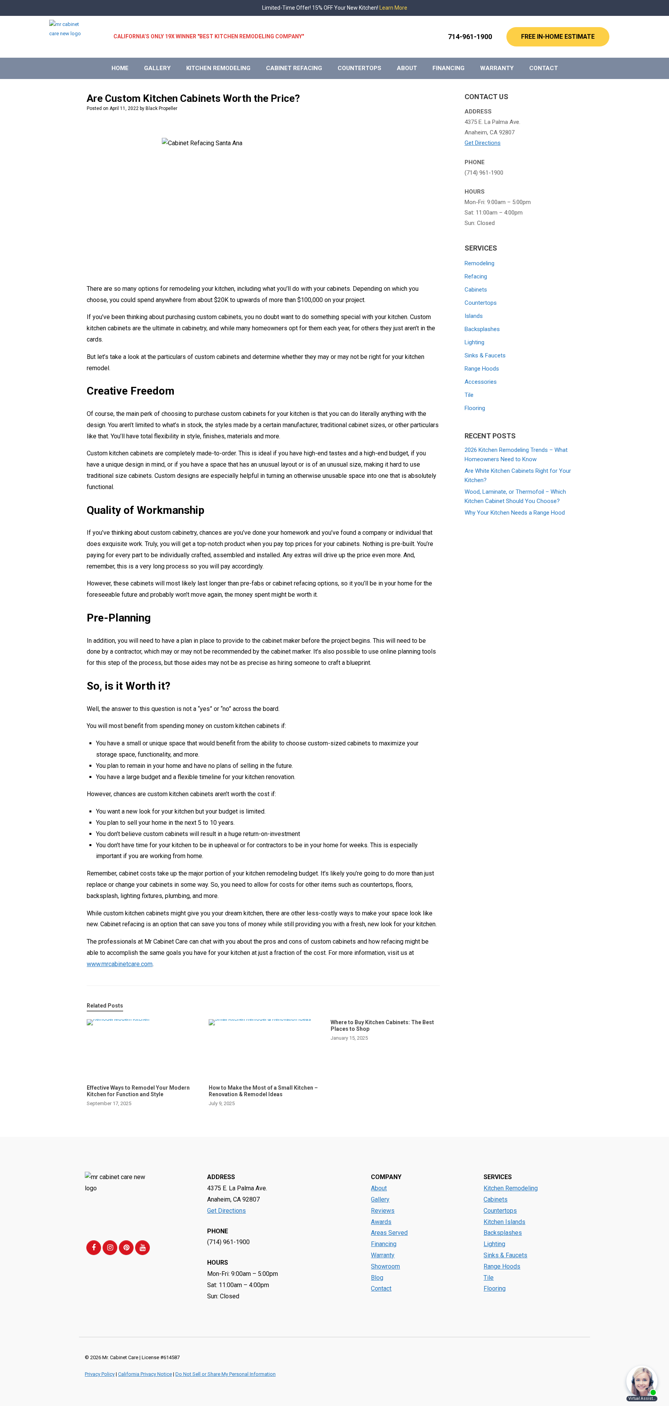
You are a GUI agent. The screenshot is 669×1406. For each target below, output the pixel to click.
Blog (377, 1277)
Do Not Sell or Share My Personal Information (225, 1374)
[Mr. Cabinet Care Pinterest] (126, 1247)
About (407, 68)
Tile (469, 394)
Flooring (475, 408)
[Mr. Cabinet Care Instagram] (110, 1247)
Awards (381, 1222)
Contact (543, 68)
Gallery (157, 68)
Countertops (359, 68)
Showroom (385, 1266)
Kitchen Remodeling (218, 68)
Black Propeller (161, 108)
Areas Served (389, 1232)
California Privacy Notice (145, 1374)
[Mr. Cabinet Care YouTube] (142, 1247)
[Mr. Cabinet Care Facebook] (93, 1247)
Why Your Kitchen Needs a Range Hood (515, 512)
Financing (448, 68)
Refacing (476, 276)
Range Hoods (482, 368)
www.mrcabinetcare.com (120, 964)
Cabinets (476, 289)
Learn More (393, 8)
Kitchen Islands (504, 1222)
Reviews (383, 1210)
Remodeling (479, 263)
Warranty (497, 68)
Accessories (481, 381)
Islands (474, 315)
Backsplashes (482, 329)
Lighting (474, 342)
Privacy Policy (100, 1374)
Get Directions (483, 142)
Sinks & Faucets (485, 355)
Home (120, 68)
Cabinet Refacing (294, 68)
